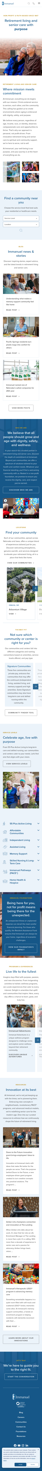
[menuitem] (15, 1445)
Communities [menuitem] (21, 1422)
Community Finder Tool (21, 712)
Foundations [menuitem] (21, 1431)
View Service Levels (17, 763)
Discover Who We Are (21, 490)
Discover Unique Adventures (18, 1056)
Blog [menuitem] (21, 1412)
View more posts (21, 408)
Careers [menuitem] (21, 1417)
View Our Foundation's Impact (21, 948)
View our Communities (19, 563)
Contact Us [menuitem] (21, 1426)
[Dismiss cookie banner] (38, 1450)
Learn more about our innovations (21, 1339)
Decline (33, 1464)
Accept (20, 1464)
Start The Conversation (21, 1376)
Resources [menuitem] (21, 1436)
